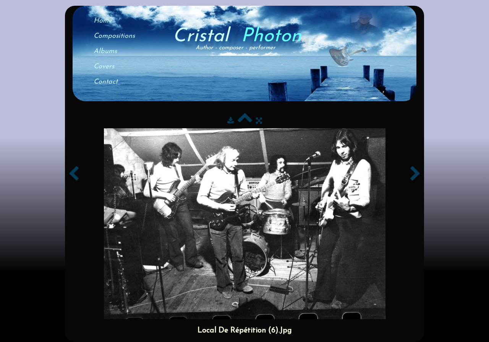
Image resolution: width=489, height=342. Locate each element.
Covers (104, 66)
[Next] (415, 174)
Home (103, 21)
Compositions (114, 36)
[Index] (245, 121)
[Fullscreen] (259, 121)
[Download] (230, 121)
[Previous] (73, 174)
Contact (106, 82)
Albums (105, 51)
